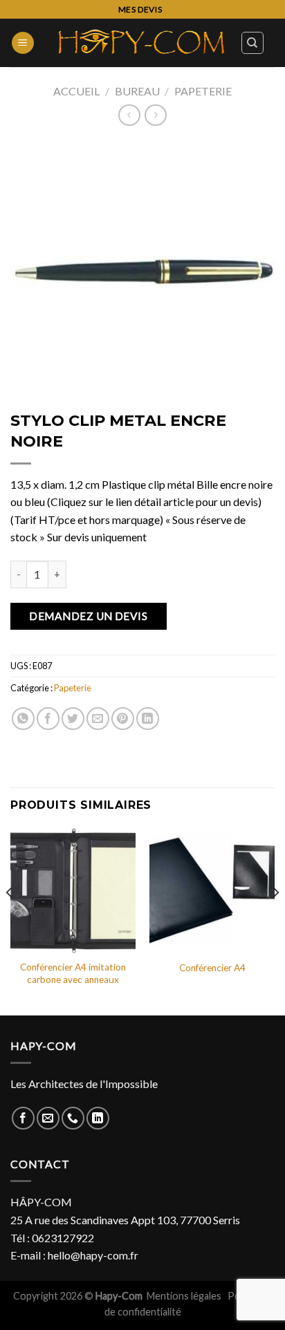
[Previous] (10, 920)
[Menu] (23, 43)
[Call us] (73, 1118)
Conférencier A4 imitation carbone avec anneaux (73, 973)
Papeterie (203, 90)
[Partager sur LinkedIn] (147, 718)
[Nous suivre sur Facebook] (23, 1118)
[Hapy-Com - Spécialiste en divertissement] (142, 42)
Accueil (76, 90)
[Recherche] (252, 43)
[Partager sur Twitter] (73, 718)
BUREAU (137, 90)
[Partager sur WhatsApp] (23, 718)
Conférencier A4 (212, 967)
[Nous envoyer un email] (48, 1118)
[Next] (275, 920)
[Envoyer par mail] (97, 718)
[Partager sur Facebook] (48, 718)
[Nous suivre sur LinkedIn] (97, 1118)
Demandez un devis (88, 616)
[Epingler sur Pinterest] (122, 718)
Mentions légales (185, 1296)
